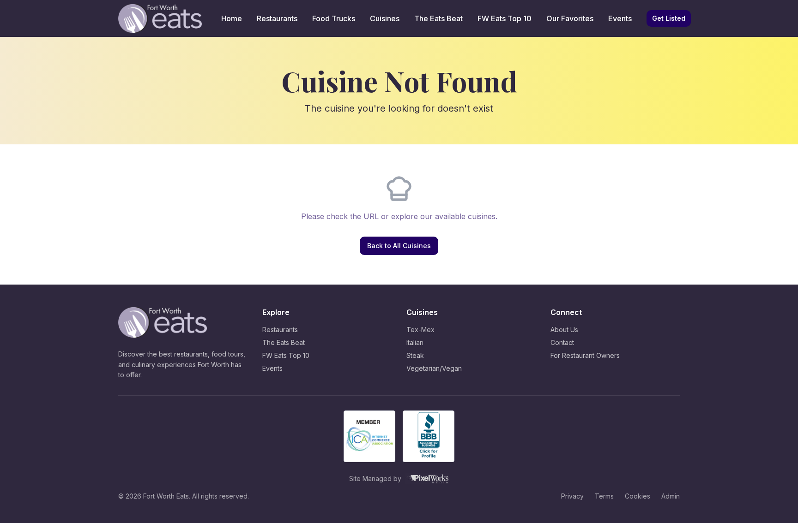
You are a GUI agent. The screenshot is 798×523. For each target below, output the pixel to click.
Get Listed (668, 18)
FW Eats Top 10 (505, 18)
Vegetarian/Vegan (434, 368)
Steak (415, 355)
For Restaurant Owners (585, 355)
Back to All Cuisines (399, 246)
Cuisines (384, 18)
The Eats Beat (438, 18)
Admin (670, 496)
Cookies (637, 496)
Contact (562, 342)
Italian (414, 342)
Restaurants (277, 18)
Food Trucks (333, 18)
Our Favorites (569, 18)
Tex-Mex (420, 329)
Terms (604, 496)
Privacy (572, 496)
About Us (564, 329)
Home (231, 18)
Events (620, 18)
